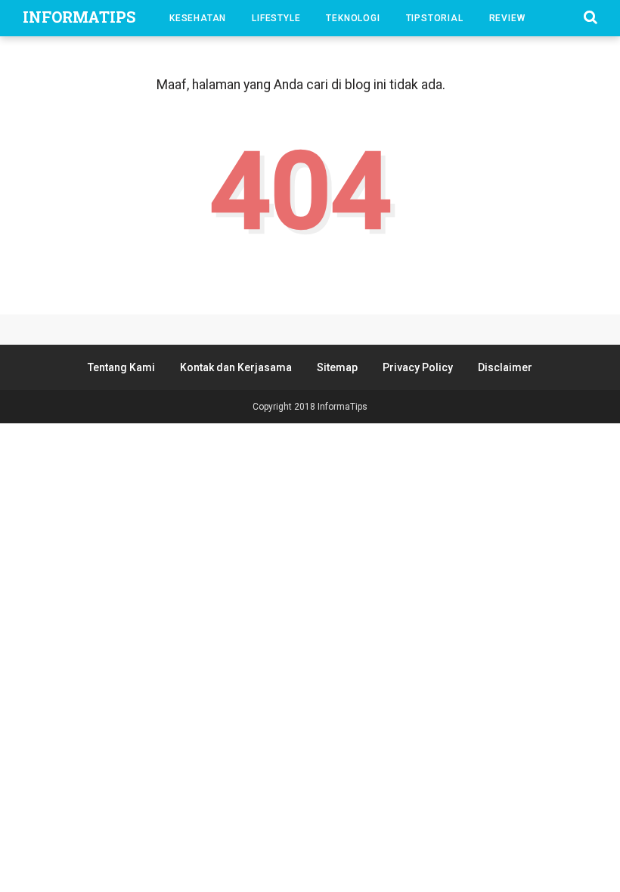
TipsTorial (434, 18)
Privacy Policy (418, 367)
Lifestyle (276, 18)
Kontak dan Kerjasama (236, 367)
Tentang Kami (121, 367)
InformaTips (79, 16)
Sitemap (337, 367)
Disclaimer (505, 367)
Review (507, 18)
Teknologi (353, 18)
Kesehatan (197, 18)
